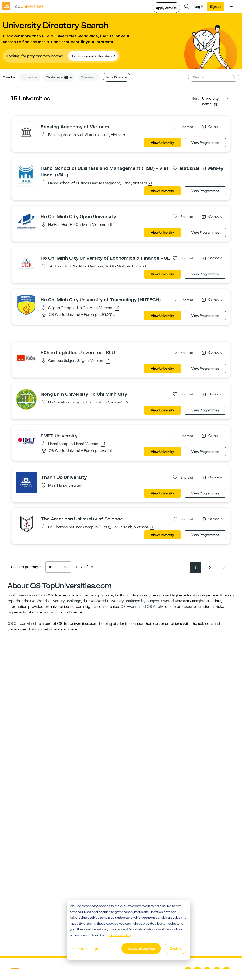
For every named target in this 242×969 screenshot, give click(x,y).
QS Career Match (22, 623)
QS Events (129, 606)
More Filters (115, 77)
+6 (110, 224)
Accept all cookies (141, 948)
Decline (175, 948)
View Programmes (205, 143)
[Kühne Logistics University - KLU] (26, 357)
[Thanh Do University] (26, 482)
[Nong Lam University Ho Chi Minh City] (26, 399)
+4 (103, 444)
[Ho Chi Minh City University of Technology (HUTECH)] (26, 304)
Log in (198, 6)
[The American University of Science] (26, 524)
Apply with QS (166, 8)
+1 (150, 183)
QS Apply (155, 606)
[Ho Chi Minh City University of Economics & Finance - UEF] (26, 263)
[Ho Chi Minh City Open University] (26, 221)
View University (162, 143)
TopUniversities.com (25, 595)
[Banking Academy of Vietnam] (26, 131)
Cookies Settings (85, 949)
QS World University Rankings (55, 601)
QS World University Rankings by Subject (124, 601)
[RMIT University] (26, 440)
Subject (28, 77)
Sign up (215, 6)
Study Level (56, 77)
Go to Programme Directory (91, 56)
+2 (117, 308)
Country (87, 77)
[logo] (23, 6)
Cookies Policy (120, 935)
